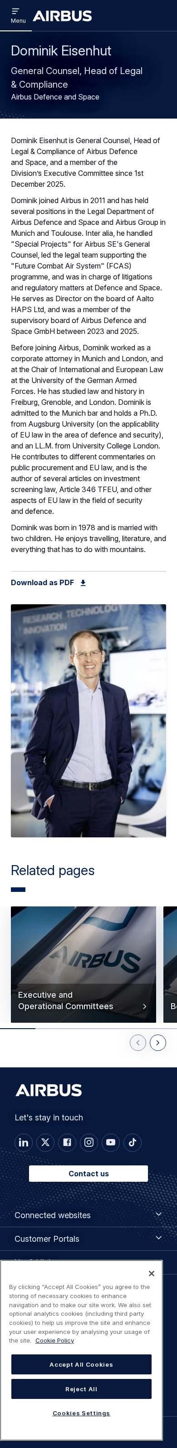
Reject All (81, 1389)
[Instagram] (89, 1143)
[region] (81, 1350)
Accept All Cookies (81, 1364)
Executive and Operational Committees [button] (65, 1000)
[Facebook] (67, 1143)
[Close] (152, 1274)
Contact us (89, 1173)
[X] (45, 1143)
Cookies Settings (82, 1413)
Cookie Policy (54, 1340)
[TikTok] (132, 1143)
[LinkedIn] (24, 1143)
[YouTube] (111, 1143)
